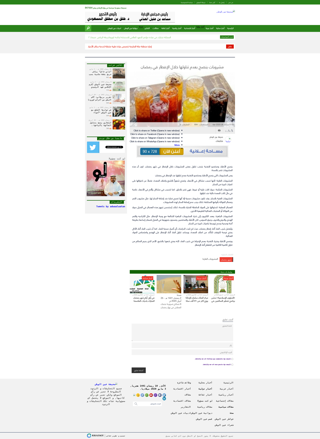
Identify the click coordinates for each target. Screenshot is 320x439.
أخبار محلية (220, 28)
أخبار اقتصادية (189, 28)
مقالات (155, 28)
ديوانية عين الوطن (131, 28)
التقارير (147, 28)
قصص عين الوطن (204, 419)
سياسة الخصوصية (187, 2)
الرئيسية (230, 28)
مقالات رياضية (204, 407)
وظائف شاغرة (184, 382)
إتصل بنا (221, 2)
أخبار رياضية (176, 28)
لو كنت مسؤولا (204, 401)
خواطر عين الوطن (224, 419)
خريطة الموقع (201, 2)
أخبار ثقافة (165, 28)
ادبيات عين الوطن (114, 28)
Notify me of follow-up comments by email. (213, 359)
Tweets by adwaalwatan (110, 206)
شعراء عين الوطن (224, 425)
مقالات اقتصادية (182, 401)
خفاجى (108, 436)
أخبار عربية (209, 28)
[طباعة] (219, 130)
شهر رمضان (226, 259)
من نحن (230, 2)
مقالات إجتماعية (225, 401)
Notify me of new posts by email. (217, 364)
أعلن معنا (212, 2)
